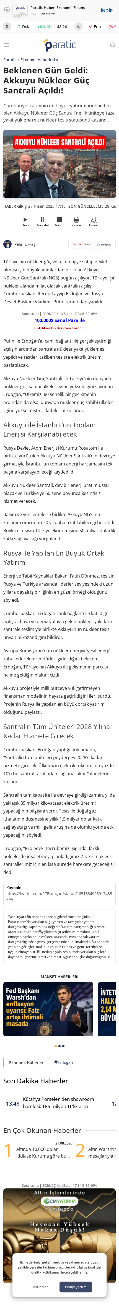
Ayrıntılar (40, 1286)
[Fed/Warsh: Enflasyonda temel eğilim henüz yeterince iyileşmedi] (48, 1009)
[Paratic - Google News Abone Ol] (92, 246)
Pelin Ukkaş (24, 244)
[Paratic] (59, 45)
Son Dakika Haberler (35, 1080)
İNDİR (107, 10)
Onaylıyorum (75, 1287)
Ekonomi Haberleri (37, 59)
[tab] (56, 1046)
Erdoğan (63, 1062)
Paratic (9, 59)
